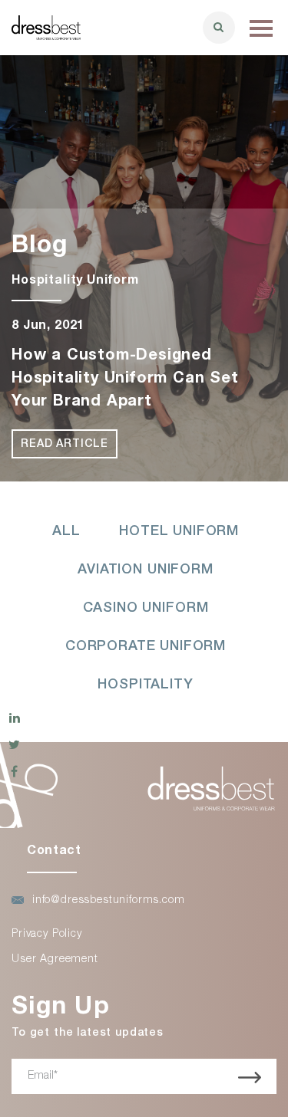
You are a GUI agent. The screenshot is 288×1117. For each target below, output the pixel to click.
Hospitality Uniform (75, 281)
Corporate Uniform (145, 647)
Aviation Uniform (145, 570)
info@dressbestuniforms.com (108, 900)
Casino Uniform (146, 609)
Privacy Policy (47, 934)
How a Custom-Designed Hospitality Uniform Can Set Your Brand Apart (125, 379)
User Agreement (55, 959)
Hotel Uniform (179, 532)
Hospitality (145, 685)
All (66, 532)
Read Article (64, 444)
